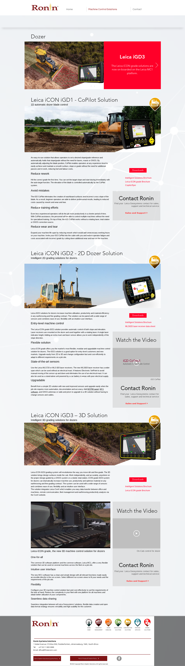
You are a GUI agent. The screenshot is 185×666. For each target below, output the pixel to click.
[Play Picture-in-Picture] (102, 544)
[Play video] (136, 362)
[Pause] (34, 544)
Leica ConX (54, 489)
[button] (138, 170)
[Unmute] (38, 544)
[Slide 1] (91, 86)
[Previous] (28, 65)
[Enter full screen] (107, 544)
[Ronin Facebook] (119, 658)
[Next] (157, 65)
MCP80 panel (93, 389)
